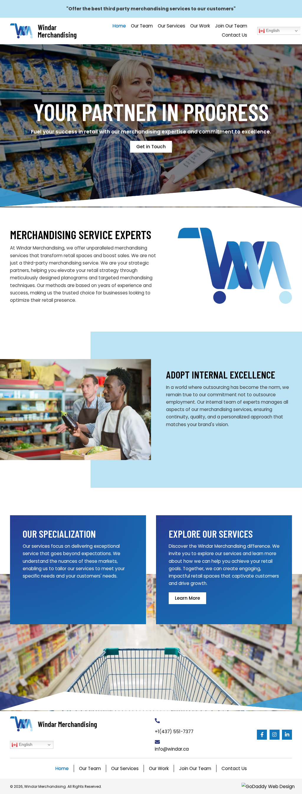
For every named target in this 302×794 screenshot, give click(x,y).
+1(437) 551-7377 (174, 731)
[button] (262, 735)
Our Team (90, 768)
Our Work (159, 768)
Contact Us (234, 768)
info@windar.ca (172, 749)
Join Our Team (195, 768)
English (272, 30)
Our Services (125, 768)
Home (62, 768)
